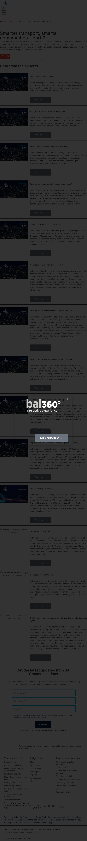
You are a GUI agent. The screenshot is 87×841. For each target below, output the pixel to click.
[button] (69, 399)
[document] (43, 420)
